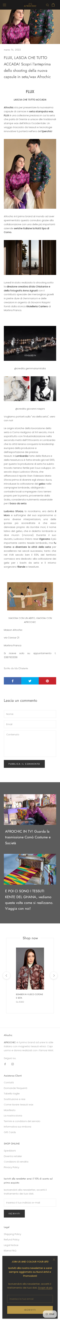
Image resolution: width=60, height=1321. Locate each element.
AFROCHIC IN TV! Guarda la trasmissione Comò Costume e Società (28, 837)
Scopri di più (45, 1287)
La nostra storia (13, 1115)
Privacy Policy (11, 1167)
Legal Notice (11, 1245)
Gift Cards (10, 1132)
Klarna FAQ (10, 1250)
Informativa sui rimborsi (17, 1126)
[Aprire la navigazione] (4, 5)
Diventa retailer (13, 1156)
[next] (53, 975)
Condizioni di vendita (16, 1161)
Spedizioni (10, 1150)
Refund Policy (11, 1239)
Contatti (9, 1082)
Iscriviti (30, 1309)
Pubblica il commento (24, 763)
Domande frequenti (15, 1088)
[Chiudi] (54, 1259)
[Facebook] (5, 1064)
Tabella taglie (12, 1093)
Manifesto (10, 1110)
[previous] (6, 975)
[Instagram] (12, 1064)
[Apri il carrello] (53, 4)
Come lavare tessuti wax (18, 1104)
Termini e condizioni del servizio (22, 1121)
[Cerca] (47, 4)
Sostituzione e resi (14, 1099)
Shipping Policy (12, 1234)
